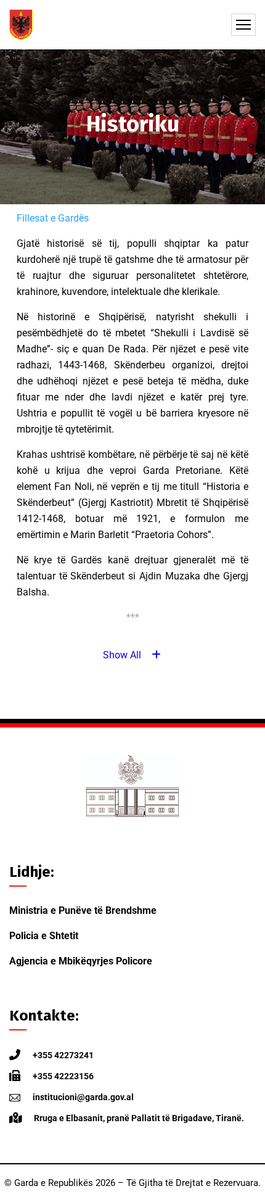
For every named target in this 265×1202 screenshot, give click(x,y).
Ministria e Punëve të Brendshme (83, 910)
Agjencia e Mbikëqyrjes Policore (80, 961)
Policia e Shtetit (43, 936)
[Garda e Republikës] (21, 24)
